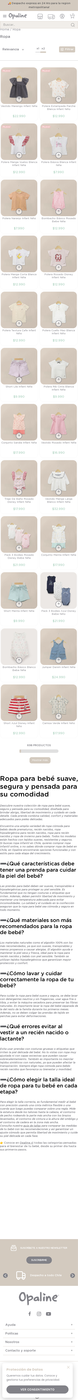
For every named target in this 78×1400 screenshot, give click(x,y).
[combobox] (39, 24)
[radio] (37, 53)
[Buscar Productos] (73, 24)
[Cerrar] (68, 1367)
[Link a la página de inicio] (5, 33)
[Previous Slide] (5, 1275)
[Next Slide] (72, 1275)
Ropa (16, 33)
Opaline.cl (26, 1147)
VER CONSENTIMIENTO (37, 1389)
